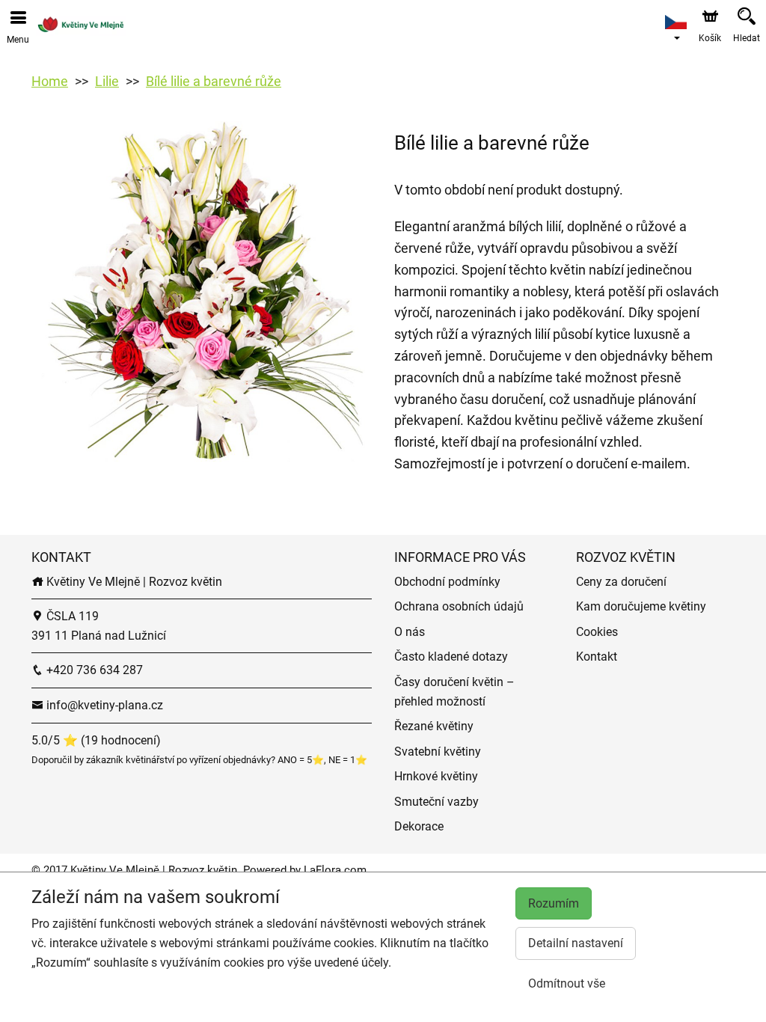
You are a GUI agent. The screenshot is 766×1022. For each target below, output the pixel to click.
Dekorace (419, 826)
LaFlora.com (335, 870)
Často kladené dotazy (451, 656)
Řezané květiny (434, 726)
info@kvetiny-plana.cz (103, 705)
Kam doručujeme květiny (641, 606)
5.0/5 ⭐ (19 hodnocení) (96, 740)
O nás (409, 632)
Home (49, 81)
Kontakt (596, 656)
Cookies (597, 632)
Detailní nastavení (575, 943)
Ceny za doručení (621, 582)
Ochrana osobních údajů (459, 606)
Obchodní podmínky (447, 582)
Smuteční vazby (436, 802)
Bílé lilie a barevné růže (213, 81)
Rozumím (553, 903)
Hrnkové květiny (436, 776)
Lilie (107, 81)
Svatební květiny (437, 751)
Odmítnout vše (566, 983)
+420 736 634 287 (93, 670)
